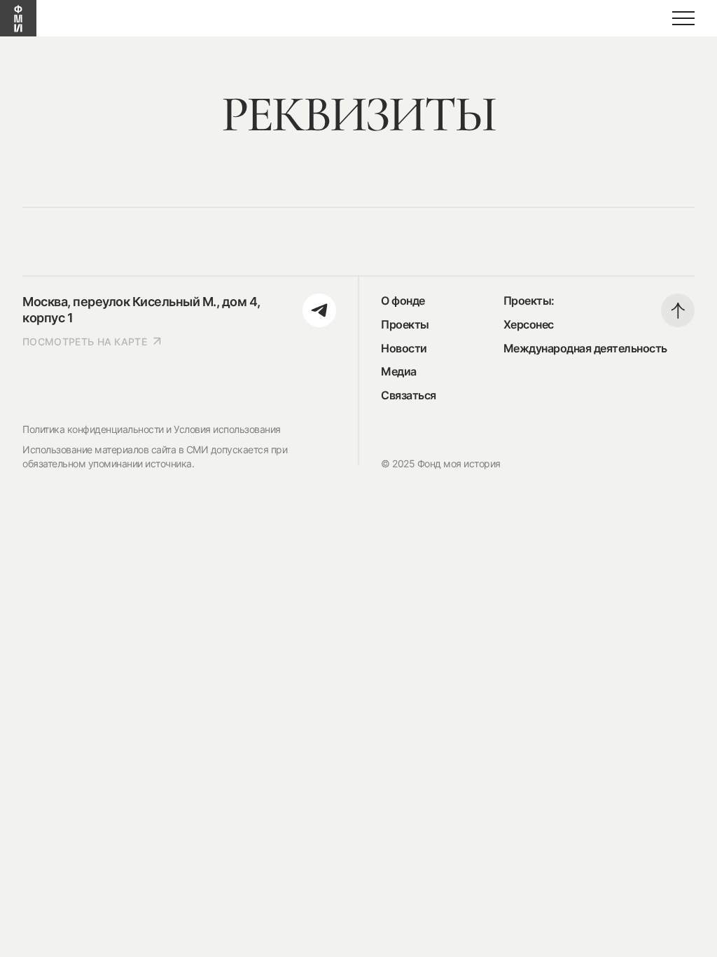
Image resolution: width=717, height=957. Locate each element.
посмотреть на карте (84, 341)
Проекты (405, 324)
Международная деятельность (585, 348)
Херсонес (528, 324)
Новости (404, 348)
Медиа (399, 371)
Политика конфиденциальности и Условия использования (151, 429)
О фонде (403, 301)
